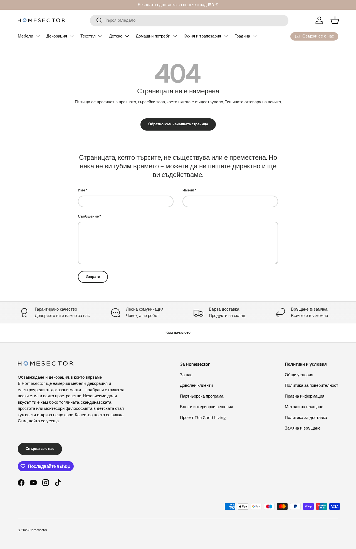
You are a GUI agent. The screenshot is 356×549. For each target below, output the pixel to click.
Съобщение (88, 216)
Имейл (188, 190)
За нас (186, 374)
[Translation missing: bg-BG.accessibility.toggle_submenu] (37, 36)
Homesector (38, 530)
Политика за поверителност (311, 385)
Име (81, 190)
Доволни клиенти (196, 385)
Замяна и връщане (302, 428)
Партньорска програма (201, 396)
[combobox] (189, 20)
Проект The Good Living (203, 417)
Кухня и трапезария (202, 36)
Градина (242, 36)
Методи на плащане (304, 406)
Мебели (25, 36)
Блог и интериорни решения (206, 406)
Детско (115, 36)
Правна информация (304, 396)
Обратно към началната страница (178, 124)
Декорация (56, 36)
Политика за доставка (306, 417)
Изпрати (93, 276)
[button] (335, 20)
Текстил (88, 36)
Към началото (178, 332)
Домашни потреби (153, 36)
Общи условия (299, 374)
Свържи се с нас (40, 448)
